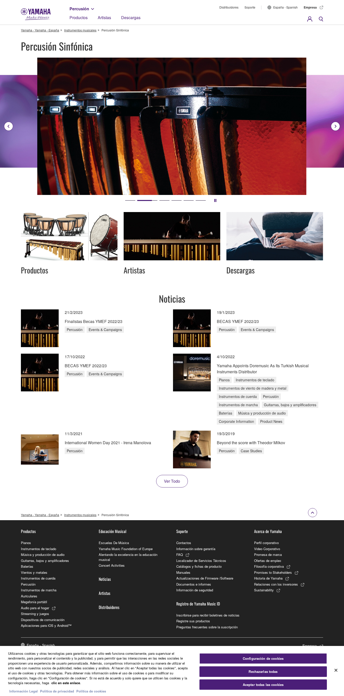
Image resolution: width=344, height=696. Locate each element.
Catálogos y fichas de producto (199, 566)
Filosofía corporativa (269, 566)
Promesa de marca (268, 554)
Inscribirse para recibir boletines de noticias (207, 615)
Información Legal (23, 690)
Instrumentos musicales (80, 30)
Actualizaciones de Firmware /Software (204, 578)
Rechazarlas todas (263, 671)
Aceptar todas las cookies (263, 684)
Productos (79, 17)
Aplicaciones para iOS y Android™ (46, 625)
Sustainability (264, 590)
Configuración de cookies (263, 658)
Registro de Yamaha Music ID (198, 604)
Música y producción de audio (42, 554)
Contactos (183, 542)
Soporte (250, 7)
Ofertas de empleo (267, 560)
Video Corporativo (267, 548)
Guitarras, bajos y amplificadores (45, 560)
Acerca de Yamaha (268, 531)
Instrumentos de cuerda (38, 578)
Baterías (27, 566)
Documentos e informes (193, 584)
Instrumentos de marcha (38, 590)
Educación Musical (112, 531)
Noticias (105, 579)
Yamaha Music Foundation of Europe (126, 548)
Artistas (104, 17)
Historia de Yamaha (268, 578)
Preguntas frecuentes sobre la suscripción (207, 627)
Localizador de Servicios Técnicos (201, 560)
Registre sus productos (193, 621)
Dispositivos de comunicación (42, 619)
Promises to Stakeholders (273, 572)
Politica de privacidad (57, 690)
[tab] (130, 200)
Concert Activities (112, 565)
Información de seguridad (194, 590)
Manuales (183, 572)
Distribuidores (228, 7)
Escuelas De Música (114, 542)
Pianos (26, 542)
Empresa (310, 7)
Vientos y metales (34, 572)
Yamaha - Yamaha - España (40, 30)
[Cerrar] (335, 670)
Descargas (131, 17)
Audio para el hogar (35, 607)
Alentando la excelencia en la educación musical (128, 557)
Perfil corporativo (266, 542)
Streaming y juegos (35, 613)
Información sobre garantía (195, 548)
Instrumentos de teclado (38, 548)
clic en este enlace (65, 682)
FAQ (179, 554)
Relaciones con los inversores (276, 584)
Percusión (79, 9)
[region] (172, 671)
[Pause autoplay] (215, 200)
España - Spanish (285, 7)
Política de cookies (91, 690)
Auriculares (29, 596)
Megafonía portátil (34, 601)
